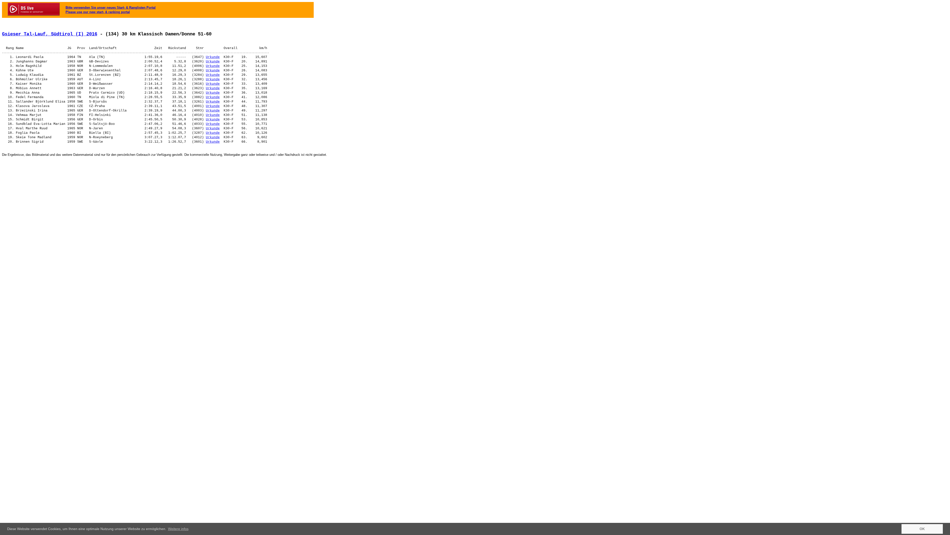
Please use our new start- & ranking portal (98, 12)
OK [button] (922, 529)
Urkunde (213, 57)
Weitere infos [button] (178, 529)
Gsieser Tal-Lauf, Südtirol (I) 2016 (49, 34)
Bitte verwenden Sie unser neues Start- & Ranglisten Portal (111, 7)
